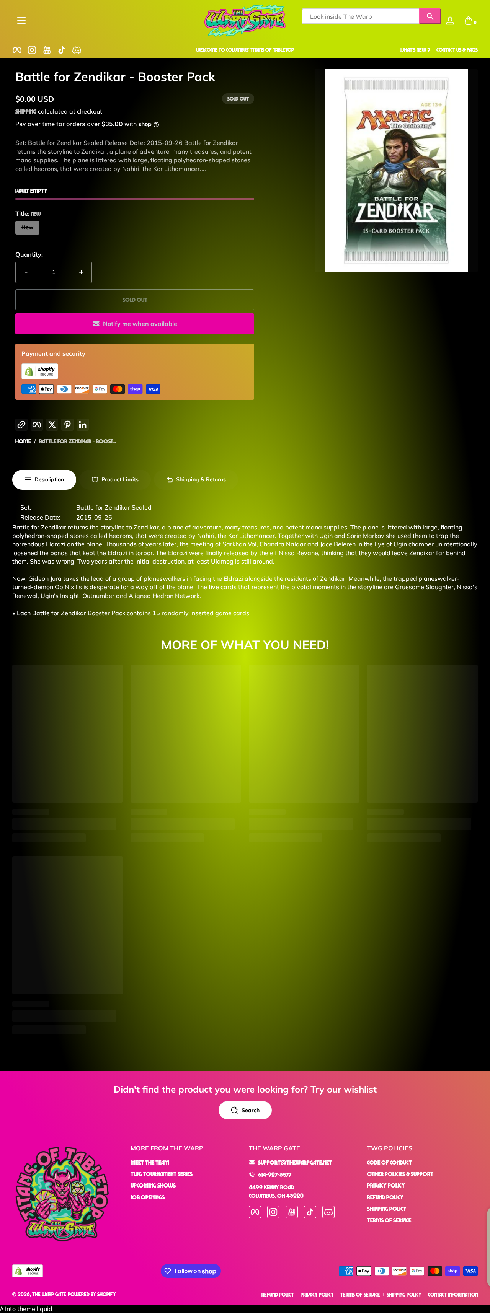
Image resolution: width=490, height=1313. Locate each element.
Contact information (453, 1294)
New (27, 227)
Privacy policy (317, 1294)
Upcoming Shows (153, 1185)
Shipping (25, 111)
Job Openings (148, 1197)
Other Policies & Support (400, 1174)
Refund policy (277, 1294)
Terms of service (360, 1294)
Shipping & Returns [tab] (201, 479)
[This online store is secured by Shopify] (39, 377)
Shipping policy (404, 1294)
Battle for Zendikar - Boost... (77, 441)
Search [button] (251, 1110)
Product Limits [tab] (120, 479)
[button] (468, 20)
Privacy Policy (386, 1185)
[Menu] (21, 20)
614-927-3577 (274, 1174)
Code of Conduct (389, 1162)
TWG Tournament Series (162, 1174)
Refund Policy (385, 1197)
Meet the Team (150, 1162)
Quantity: (29, 254)
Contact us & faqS (457, 49)
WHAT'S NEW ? (415, 49)
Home (23, 441)
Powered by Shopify (92, 1294)
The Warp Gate (49, 1294)
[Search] (430, 16)
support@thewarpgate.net (295, 1162)
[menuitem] (186, 1162)
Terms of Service (389, 1220)
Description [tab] (49, 479)
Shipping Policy (387, 1208)
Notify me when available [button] (140, 323)
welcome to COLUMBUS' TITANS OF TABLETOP (245, 49)
